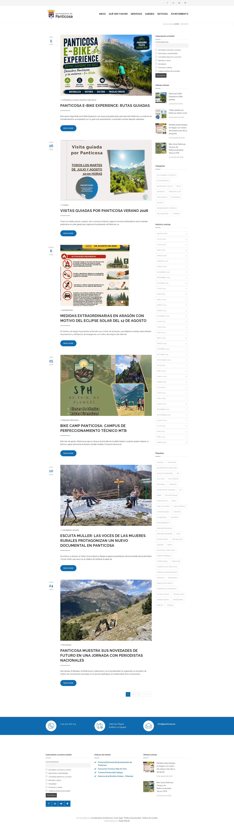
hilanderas (162, 517)
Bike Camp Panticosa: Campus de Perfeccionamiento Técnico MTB (177, 148)
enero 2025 (172, 310)
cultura (160, 479)
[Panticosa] (68, 14)
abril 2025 (172, 299)
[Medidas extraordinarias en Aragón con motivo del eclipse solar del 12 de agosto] (106, 275)
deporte (173, 484)
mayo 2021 (172, 431)
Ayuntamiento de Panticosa (102, 818)
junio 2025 (172, 288)
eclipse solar (171, 495)
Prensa (160, 202)
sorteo (160, 605)
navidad (160, 545)
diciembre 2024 (172, 316)
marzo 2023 (172, 376)
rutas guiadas (163, 594)
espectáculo (162, 501)
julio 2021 (172, 426)
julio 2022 (172, 387)
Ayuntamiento (67, 310)
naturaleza (177, 539)
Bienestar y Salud (164, 60)
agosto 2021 (172, 420)
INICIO (102, 14)
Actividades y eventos (70, 100)
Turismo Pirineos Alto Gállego (110, 773)
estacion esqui (163, 512)
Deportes (83, 100)
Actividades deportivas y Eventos (169, 57)
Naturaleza (92, 100)
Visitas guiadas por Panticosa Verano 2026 (104, 211)
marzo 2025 (172, 305)
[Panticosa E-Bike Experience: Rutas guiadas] (106, 65)
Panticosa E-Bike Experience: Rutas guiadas (105, 106)
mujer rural (162, 539)
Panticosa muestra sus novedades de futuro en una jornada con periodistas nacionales (101, 655)
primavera (172, 578)
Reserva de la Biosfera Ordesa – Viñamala (115, 776)
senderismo (178, 600)
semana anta (178, 594)
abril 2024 (172, 338)
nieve (169, 545)
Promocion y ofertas (165, 67)
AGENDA (149, 14)
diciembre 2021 (172, 409)
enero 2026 (172, 266)
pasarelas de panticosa (167, 567)
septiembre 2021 (172, 415)
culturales (173, 479)
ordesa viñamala (164, 556)
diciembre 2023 (172, 349)
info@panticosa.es (166, 724)
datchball (161, 484)
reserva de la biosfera (167, 589)
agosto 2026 (172, 233)
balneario (172, 462)
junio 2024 (172, 327)
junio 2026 (172, 244)
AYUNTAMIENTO (179, 14)
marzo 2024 (172, 343)
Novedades (66, 645)
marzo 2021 (172, 442)
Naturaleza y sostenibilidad (167, 53)
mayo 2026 (172, 250)
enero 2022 (172, 404)
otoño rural (162, 561)
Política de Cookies (149, 818)
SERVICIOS (136, 14)
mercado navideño (164, 534)
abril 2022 (172, 398)
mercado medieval (164, 528)
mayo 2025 (172, 294)
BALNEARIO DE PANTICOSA (167, 468)
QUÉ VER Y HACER (118, 14)
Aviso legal (118, 818)
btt (178, 473)
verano (170, 605)
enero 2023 (172, 382)
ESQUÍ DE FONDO (163, 506)
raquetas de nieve (165, 583)
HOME (176, 24)
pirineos (160, 578)
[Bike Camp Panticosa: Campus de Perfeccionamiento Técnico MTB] (106, 385)
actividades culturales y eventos (169, 50)
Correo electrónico (161, 42)
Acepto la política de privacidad (169, 71)
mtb (178, 534)
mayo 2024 (172, 332)
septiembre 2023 (172, 360)
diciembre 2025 (172, 272)
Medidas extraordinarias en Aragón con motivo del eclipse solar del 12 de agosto (178, 129)
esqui (174, 501)
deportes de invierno (166, 490)
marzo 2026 (172, 255)
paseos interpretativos (167, 572)
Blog (179, 186)
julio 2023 (172, 365)
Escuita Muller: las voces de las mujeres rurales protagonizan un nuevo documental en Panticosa (103, 541)
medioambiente (163, 523)
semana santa (163, 600)
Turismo (65, 205)
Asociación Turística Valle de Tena (112, 769)
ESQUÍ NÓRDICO (179, 506)
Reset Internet (124, 821)
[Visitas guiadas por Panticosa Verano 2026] (106, 170)
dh (180, 490)
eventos (177, 512)
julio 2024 (172, 321)
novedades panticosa (166, 550)
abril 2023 (172, 371)
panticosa (176, 561)
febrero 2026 (172, 261)
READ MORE (68, 128)
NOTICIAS (162, 14)
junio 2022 (172, 393)
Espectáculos (175, 191)
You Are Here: (168, 24)
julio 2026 (172, 239)
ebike (159, 495)
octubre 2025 (172, 283)
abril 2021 (172, 437)
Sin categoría (163, 213)
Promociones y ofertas (167, 208)
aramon (160, 462)
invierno (174, 517)
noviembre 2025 (172, 277)
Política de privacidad (132, 818)
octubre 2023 (172, 354)
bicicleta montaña (165, 473)
